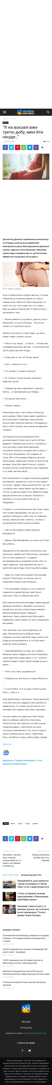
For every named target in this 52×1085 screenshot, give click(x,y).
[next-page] (27, 922)
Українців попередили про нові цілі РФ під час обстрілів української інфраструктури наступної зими (26, 972)
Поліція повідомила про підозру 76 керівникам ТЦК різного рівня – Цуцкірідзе (25, 950)
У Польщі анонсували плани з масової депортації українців (24, 983)
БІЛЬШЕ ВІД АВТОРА (31, 875)
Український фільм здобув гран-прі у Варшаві (40, 858)
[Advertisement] (26, 27)
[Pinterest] (17, 147)
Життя (13, 118)
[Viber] (36, 147)
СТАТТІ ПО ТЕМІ (10, 875)
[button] (4, 112)
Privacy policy (26, 1027)
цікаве (35, 823)
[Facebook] (5, 147)
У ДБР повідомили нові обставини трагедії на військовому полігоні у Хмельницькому (23, 961)
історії (20, 823)
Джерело (7, 744)
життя (13, 823)
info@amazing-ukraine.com (34, 1033)
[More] (42, 147)
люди (27, 823)
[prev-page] (23, 922)
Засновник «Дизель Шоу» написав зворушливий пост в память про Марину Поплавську (12, 860)
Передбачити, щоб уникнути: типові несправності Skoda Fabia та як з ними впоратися (33, 883)
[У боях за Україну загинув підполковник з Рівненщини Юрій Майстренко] (9, 896)
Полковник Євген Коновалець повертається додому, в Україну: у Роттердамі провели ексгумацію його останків (26, 938)
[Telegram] (30, 147)
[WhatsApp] (23, 147)
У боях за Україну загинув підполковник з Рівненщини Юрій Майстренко (32, 896)
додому (6, 118)
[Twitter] (11, 147)
